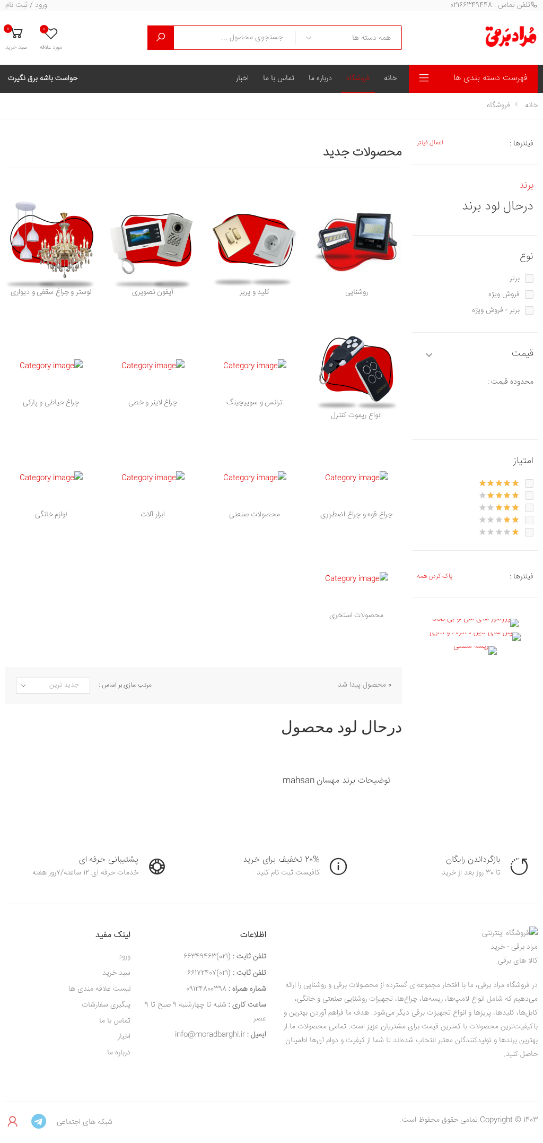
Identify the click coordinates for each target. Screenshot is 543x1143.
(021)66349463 (207, 957)
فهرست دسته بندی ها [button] (490, 78)
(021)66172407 (209, 973)
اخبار (242, 78)
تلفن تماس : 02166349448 (490, 5)
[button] (16, 37)
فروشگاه (358, 78)
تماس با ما (278, 78)
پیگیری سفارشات (106, 1005)
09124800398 (206, 989)
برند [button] (526, 185)
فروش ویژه (504, 294)
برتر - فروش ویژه (496, 310)
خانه (390, 78)
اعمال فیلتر (430, 143)
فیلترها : (521, 144)
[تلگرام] (38, 1122)
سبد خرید (116, 973)
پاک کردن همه (434, 577)
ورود (124, 957)
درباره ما (320, 78)
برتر (515, 278)
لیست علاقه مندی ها (99, 989)
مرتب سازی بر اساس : (125, 685)
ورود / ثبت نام (26, 5)
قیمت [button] (522, 354)
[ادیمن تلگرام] (13, 1122)
